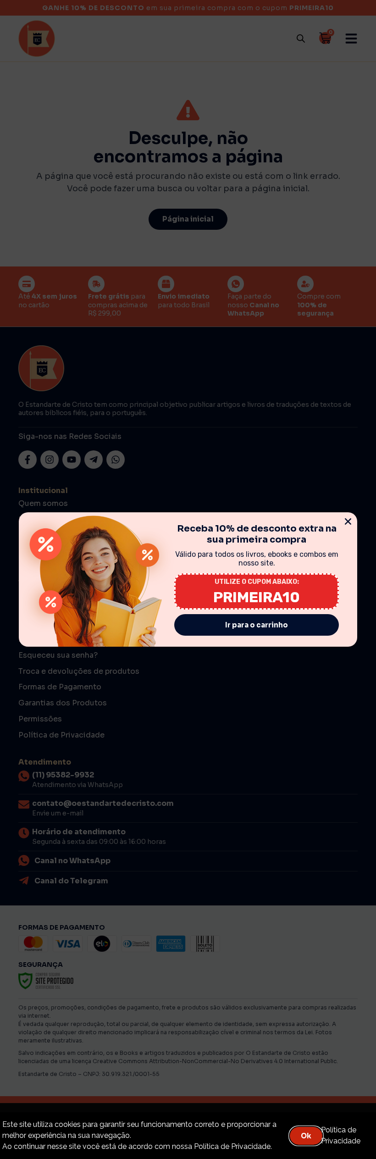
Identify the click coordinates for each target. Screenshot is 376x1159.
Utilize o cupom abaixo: (257, 582)
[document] (188, 579)
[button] (348, 521)
